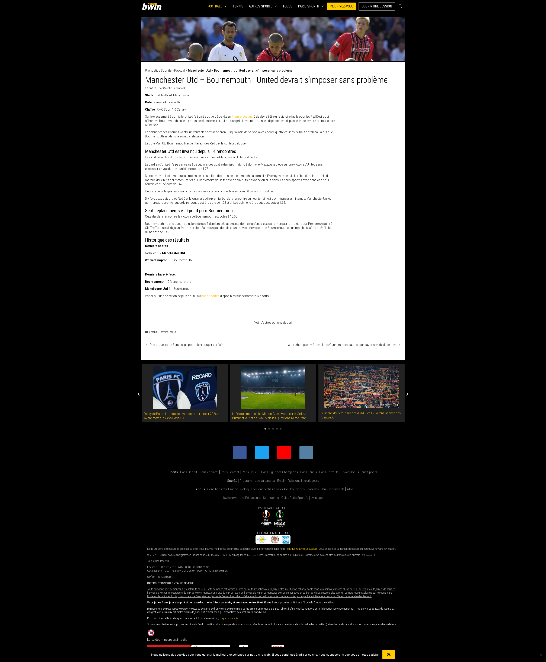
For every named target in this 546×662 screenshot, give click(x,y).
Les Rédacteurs (250, 497)
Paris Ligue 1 (250, 472)
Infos (350, 489)
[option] (185, 393)
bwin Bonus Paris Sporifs (360, 472)
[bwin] (152, 6)
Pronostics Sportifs (158, 70)
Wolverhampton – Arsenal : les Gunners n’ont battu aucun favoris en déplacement (342, 344)
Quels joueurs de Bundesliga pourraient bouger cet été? (186, 344)
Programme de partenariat (257, 480)
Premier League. (242, 116)
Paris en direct (208, 472)
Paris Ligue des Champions (279, 472)
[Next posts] (407, 394)
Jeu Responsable (332, 489)
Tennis (238, 6)
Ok (389, 654)
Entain (281, 480)
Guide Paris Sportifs (294, 497)
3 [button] (273, 429)
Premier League (168, 331)
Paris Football (230, 472)
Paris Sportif (308, 6)
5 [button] (281, 429)
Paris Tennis (308, 472)
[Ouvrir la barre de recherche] (400, 6)
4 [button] (277, 429)
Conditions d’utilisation (222, 489)
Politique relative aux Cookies (302, 548)
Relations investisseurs (303, 480)
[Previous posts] (138, 394)
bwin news (230, 497)
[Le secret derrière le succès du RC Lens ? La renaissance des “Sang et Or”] (361, 406)
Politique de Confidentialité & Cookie (264, 489)
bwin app (317, 497)
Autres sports (261, 6)
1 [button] (265, 429)
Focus (287, 6)
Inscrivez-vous (342, 6)
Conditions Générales (304, 489)
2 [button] (269, 429)
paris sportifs (210, 296)
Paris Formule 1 (330, 472)
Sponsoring (271, 497)
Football (215, 6)
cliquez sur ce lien (229, 618)
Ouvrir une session (377, 6)
